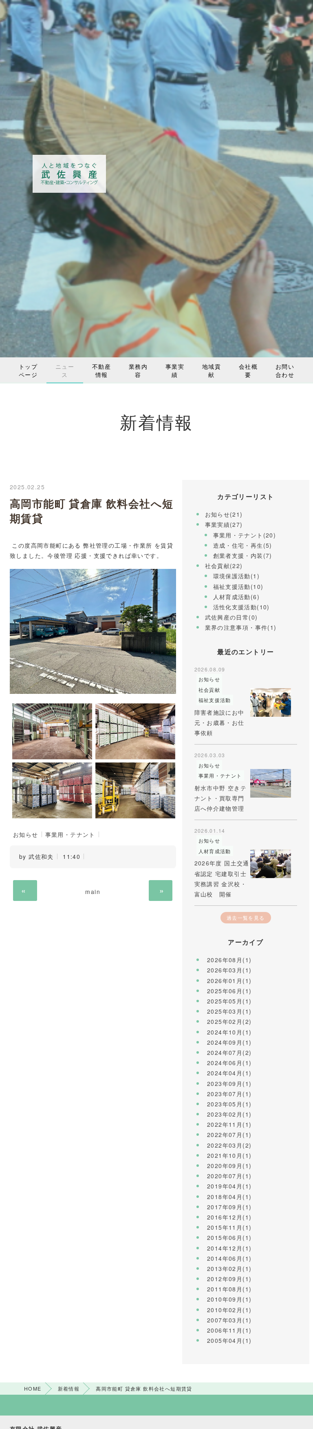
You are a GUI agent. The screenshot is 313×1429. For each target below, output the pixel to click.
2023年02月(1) (229, 1114)
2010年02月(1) (229, 1310)
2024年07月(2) (229, 1052)
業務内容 (138, 370)
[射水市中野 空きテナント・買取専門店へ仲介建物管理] (270, 783)
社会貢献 (209, 689)
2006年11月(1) (229, 1330)
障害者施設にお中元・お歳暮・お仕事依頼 (219, 722)
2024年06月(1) (229, 1063)
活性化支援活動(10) (241, 607)
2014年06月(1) (229, 1258)
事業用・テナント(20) (244, 535)
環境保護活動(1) (236, 576)
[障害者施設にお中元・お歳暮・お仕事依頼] (270, 702)
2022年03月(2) (229, 1145)
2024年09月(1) (229, 1042)
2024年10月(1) (229, 1032)
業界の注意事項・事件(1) (241, 627)
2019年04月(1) (229, 1186)
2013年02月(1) (229, 1268)
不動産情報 (101, 370)
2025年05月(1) (229, 1001)
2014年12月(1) (229, 1248)
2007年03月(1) (229, 1320)
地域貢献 (211, 370)
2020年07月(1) (229, 1176)
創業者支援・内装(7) (242, 555)
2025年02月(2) (229, 1021)
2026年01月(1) (229, 980)
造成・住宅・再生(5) (242, 545)
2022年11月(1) (229, 1124)
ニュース (64, 370)
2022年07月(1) (229, 1134)
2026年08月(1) (229, 960)
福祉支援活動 (214, 699)
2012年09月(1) (229, 1279)
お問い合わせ (285, 370)
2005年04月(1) (229, 1340)
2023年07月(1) (229, 1094)
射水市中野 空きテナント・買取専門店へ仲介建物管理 (220, 798)
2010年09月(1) (229, 1299)
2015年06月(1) (229, 1237)
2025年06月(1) (229, 991)
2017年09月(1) (229, 1207)
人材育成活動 (214, 850)
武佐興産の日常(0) (231, 617)
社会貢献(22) (224, 566)
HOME (33, 1388)
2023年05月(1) (229, 1104)
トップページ (28, 370)
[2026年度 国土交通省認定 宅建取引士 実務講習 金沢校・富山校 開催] (270, 863)
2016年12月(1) (229, 1217)
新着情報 (69, 1388)
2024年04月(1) (229, 1073)
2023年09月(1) (229, 1083)
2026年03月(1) (229, 970)
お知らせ (25, 834)
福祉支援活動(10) (238, 586)
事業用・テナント (70, 834)
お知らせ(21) (224, 514)
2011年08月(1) (229, 1289)
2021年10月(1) (229, 1155)
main (92, 891)
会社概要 (248, 370)
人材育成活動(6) (236, 597)
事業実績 (174, 370)
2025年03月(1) (229, 1011)
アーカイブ (245, 942)
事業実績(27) (224, 524)
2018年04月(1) (229, 1197)
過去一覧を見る (246, 917)
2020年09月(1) (229, 1165)
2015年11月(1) (229, 1227)
